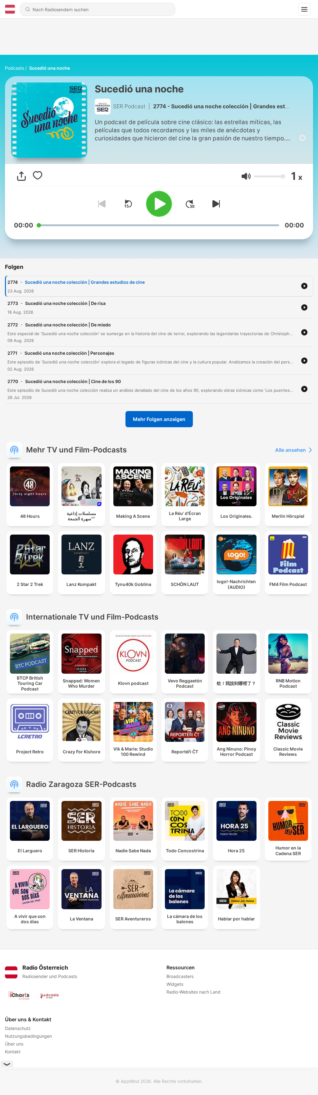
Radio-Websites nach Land (193, 991)
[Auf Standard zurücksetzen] (128, 204)
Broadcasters (179, 976)
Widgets (174, 984)
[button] (246, 176)
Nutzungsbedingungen (28, 1036)
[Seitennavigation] (304, 9)
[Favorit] (37, 176)
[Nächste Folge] (215, 204)
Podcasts (14, 68)
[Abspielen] (159, 204)
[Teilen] (21, 176)
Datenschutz (18, 1028)
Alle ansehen (290, 450)
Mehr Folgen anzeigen (159, 419)
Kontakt (12, 1051)
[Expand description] (302, 137)
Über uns (14, 1043)
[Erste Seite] (190, 204)
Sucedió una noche (49, 68)
